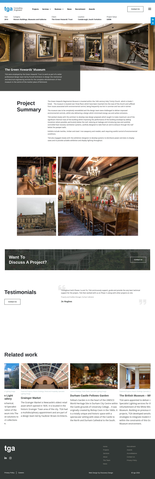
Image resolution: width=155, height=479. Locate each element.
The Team (106, 460)
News (69, 9)
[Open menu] (149, 9)
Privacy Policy (132, 460)
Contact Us (135, 9)
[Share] (153, 23)
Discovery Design (106, 473)
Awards (92, 9)
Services (45, 9)
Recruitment (80, 9)
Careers (21, 473)
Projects (35, 9)
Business (58, 9)
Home (105, 446)
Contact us (138, 260)
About (105, 457)
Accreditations (132, 453)
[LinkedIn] (153, 19)
